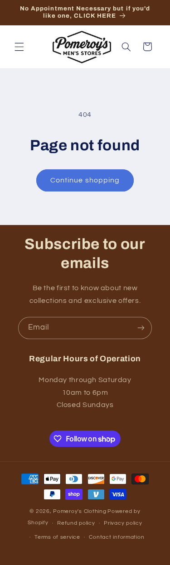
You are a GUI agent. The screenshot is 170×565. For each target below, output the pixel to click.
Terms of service (57, 537)
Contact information (116, 537)
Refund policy (76, 523)
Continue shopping (85, 180)
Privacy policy (123, 523)
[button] (19, 46)
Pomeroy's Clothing (79, 511)
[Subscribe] (141, 328)
